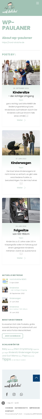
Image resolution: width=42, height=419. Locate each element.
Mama (15, 355)
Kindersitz (13, 352)
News (20, 356)
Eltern (16, 348)
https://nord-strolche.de (13, 42)
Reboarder (31, 356)
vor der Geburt (15, 360)
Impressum (34, 408)
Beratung (10, 349)
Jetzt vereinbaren (12, 336)
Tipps (21, 100)
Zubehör (23, 360)
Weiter (20, 120)
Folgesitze (21, 231)
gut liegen (5, 353)
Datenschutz (21, 408)
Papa (25, 355)
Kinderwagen (21, 163)
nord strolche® (12, 414)
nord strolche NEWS (18, 279)
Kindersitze (21, 93)
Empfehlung (26, 348)
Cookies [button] (9, 408)
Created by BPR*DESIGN (33, 414)
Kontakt (9, 411)
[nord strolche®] (10, 13)
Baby (4, 348)
